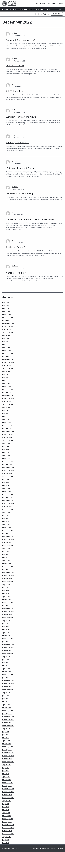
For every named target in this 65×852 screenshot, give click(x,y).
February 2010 (7, 819)
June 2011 (5, 771)
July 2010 (5, 804)
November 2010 (8, 792)
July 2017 (5, 552)
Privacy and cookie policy (41, 848)
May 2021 (5, 416)
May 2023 (5, 344)
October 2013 (7, 687)
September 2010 (8, 798)
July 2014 (5, 660)
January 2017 (7, 570)
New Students (52, 3)
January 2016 (7, 606)
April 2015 (6, 633)
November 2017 (8, 540)
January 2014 (7, 678)
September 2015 (8, 618)
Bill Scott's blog (42, 14)
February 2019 (7, 494)
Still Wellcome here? (15, 91)
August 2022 (6, 371)
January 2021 (7, 428)
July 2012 (5, 732)
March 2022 (6, 386)
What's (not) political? (16, 272)
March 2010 (6, 816)
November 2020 (8, 434)
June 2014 (5, 663)
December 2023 (8, 323)
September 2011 (8, 762)
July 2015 (5, 624)
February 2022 (7, 389)
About (49, 9)
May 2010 (5, 810)
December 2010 (8, 789)
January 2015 (7, 642)
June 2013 (5, 699)
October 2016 (7, 579)
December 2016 (8, 573)
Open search (60, 9)
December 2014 (8, 645)
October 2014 (7, 651)
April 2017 (6, 561)
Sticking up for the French (18, 247)
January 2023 (7, 356)
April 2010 (6, 813)
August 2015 (6, 621)
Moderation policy (57, 848)
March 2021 (6, 422)
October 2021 (7, 401)
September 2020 (8, 440)
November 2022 (8, 362)
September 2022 (8, 368)
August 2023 (6, 335)
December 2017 (8, 536)
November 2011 (8, 756)
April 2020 (6, 455)
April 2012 (6, 741)
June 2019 (5, 482)
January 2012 (7, 750)
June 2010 (5, 807)
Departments (40, 9)
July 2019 (5, 479)
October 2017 (7, 542)
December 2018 (8, 500)
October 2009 (7, 831)
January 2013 (7, 714)
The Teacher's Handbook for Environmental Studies (30, 219)
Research (13, 9)
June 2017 (5, 555)
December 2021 (8, 395)
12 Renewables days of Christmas (21, 168)
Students (42, 3)
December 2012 (8, 717)
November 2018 (8, 504)
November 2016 (8, 576)
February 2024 (7, 317)
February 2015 (7, 639)
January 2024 (7, 320)
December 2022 (8, 359)
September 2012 (8, 726)
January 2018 (7, 534)
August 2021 (6, 407)
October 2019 (7, 473)
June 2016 (5, 591)
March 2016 (6, 600)
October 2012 (7, 723)
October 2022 (7, 365)
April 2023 (6, 347)
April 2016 (6, 597)
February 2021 (7, 425)
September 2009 (8, 834)
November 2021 (8, 398)
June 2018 (5, 518)
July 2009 (5, 840)
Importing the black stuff (17, 142)
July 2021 (5, 410)
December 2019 (8, 467)
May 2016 (5, 594)
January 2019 (7, 497)
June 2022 (5, 377)
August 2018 (6, 512)
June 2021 (5, 413)
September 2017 (8, 546)
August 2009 (6, 837)
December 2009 (8, 825)
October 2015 (7, 615)
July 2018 (5, 516)
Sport (31, 9)
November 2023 (8, 326)
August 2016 (6, 585)
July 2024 (5, 302)
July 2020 (5, 446)
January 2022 (7, 392)
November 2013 (8, 684)
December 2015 (8, 609)
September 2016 (8, 582)
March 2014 (6, 672)
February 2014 (7, 675)
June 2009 (5, 843)
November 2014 (8, 648)
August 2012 (6, 729)
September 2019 (8, 476)
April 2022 (6, 383)
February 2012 (7, 747)
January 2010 (7, 822)
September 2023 (8, 332)
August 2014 (6, 657)
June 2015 (5, 627)
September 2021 (8, 404)
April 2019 (6, 488)
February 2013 (7, 711)
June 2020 (5, 449)
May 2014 (5, 666)
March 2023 (6, 350)
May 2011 (5, 774)
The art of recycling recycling (19, 193)
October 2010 (7, 795)
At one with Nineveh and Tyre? (20, 39)
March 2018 (6, 528)
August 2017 (6, 549)
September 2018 (8, 510)
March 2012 (6, 744)
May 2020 (5, 452)
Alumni (61, 3)
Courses (5, 9)
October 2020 (7, 437)
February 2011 (7, 783)
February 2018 (7, 530)
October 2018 (7, 506)
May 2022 (5, 380)
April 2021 (6, 419)
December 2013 (8, 681)
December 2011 (8, 753)
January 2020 (7, 464)
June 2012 (5, 735)
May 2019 (5, 485)
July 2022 (5, 374)
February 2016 (7, 603)
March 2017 (6, 564)
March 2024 (6, 314)
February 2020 (7, 461)
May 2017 (5, 558)
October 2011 (7, 759)
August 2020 (6, 443)
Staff (36, 3)
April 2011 (6, 777)
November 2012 (8, 720)
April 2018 (6, 524)
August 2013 (6, 693)
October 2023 (7, 329)
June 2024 (5, 305)
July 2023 (5, 338)
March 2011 (6, 780)
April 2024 (6, 311)
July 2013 (5, 696)
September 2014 (8, 654)
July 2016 (5, 588)
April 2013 (6, 705)
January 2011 (7, 786)
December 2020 (8, 431)
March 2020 (6, 458)
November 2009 (8, 828)
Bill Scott (15, 33)
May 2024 (5, 308)
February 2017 (7, 567)
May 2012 (5, 738)
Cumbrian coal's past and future (21, 116)
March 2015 (6, 636)
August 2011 (6, 765)
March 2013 (6, 708)
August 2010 (6, 801)
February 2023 (7, 353)
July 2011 (5, 768)
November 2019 (8, 470)
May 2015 (5, 630)
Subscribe (57, 14)
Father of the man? (15, 65)
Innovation (23, 9)
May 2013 (5, 702)
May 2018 (5, 522)
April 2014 (6, 669)
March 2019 (6, 491)
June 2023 (5, 341)
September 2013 (8, 690)
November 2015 (8, 612)
